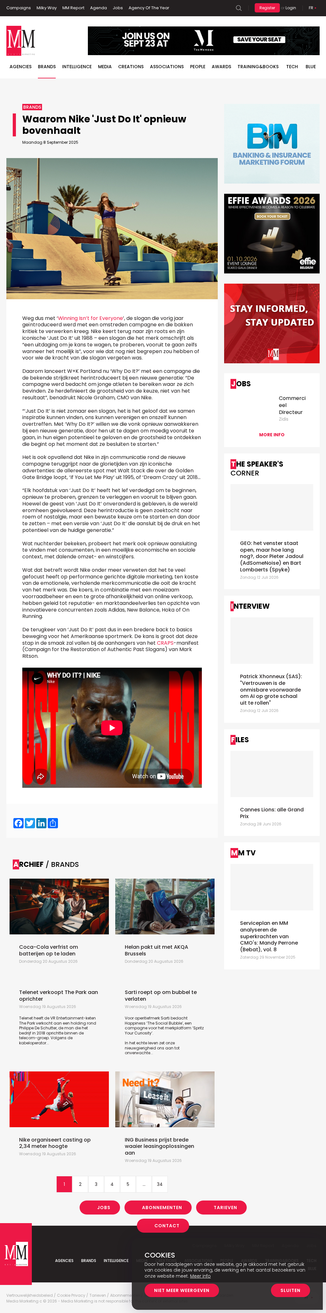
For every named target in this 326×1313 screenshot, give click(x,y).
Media (105, 66)
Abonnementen (162, 1207)
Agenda (98, 8)
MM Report (73, 8)
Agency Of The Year (149, 8)
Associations (167, 66)
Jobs (118, 8)
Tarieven (225, 1207)
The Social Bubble (164, 1023)
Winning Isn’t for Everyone (90, 318)
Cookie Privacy (71, 1295)
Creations (131, 66)
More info (272, 435)
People (197, 66)
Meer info (200, 1276)
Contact (167, 1225)
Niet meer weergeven (181, 1290)
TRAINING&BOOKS (258, 66)
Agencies (21, 66)
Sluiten (290, 1290)
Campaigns (18, 8)
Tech (292, 66)
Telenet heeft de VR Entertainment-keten (57, 1018)
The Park (27, 1023)
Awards (221, 66)
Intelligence (77, 66)
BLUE (311, 66)
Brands (47, 66)
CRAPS (165, 643)
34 (160, 1184)
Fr (311, 8)
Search (238, 8)
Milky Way (47, 8)
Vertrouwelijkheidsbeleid (29, 1295)
